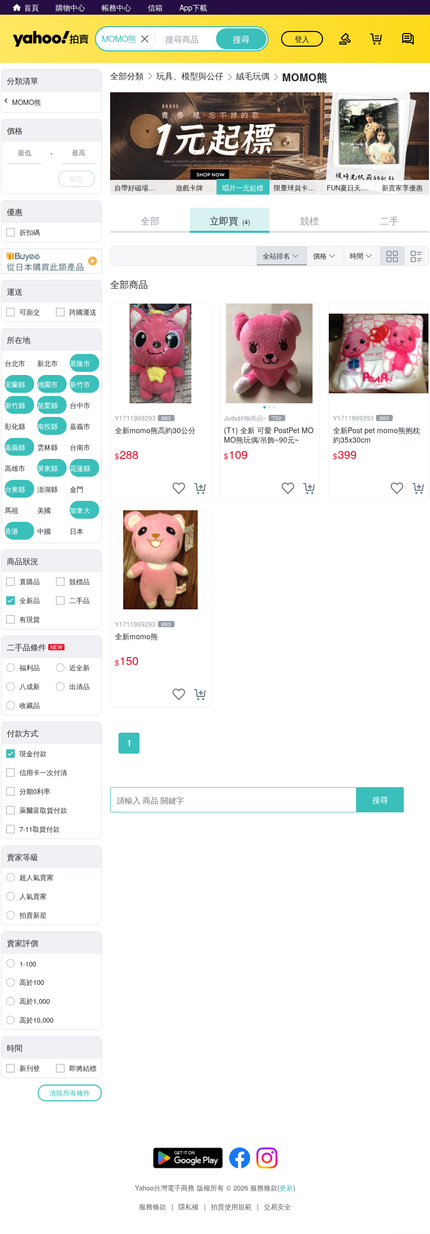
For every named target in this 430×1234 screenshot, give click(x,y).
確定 (76, 179)
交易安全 (277, 1206)
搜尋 (380, 799)
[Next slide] (312, 353)
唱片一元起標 (242, 187)
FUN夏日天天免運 (351, 187)
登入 (302, 39)
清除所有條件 (69, 1093)
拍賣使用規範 (231, 1206)
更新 (286, 1188)
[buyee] (51, 261)
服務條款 (152, 1206)
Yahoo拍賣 (51, 38)
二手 (389, 220)
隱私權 (188, 1206)
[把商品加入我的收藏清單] (179, 488)
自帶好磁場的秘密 (138, 187)
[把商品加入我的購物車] (200, 488)
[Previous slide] (226, 353)
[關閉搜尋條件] (144, 39)
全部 (150, 220)
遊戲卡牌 (189, 187)
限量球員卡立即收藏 (298, 187)
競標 (309, 220)
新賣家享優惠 (402, 187)
